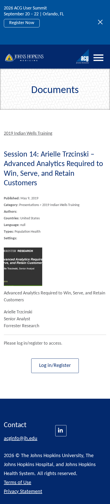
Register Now (21, 22)
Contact (15, 425)
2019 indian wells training (28, 133)
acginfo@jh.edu (20, 438)
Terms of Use (17, 482)
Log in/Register (55, 365)
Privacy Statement (23, 491)
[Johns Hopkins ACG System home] (83, 56)
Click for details (23, 34)
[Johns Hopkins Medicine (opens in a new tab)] (61, 430)
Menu (98, 58)
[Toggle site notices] (101, 22)
